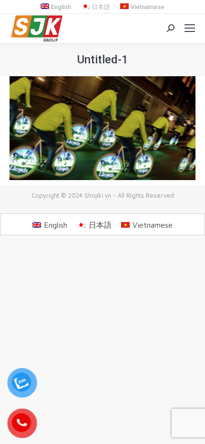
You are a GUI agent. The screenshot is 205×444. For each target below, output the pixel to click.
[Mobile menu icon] (189, 28)
